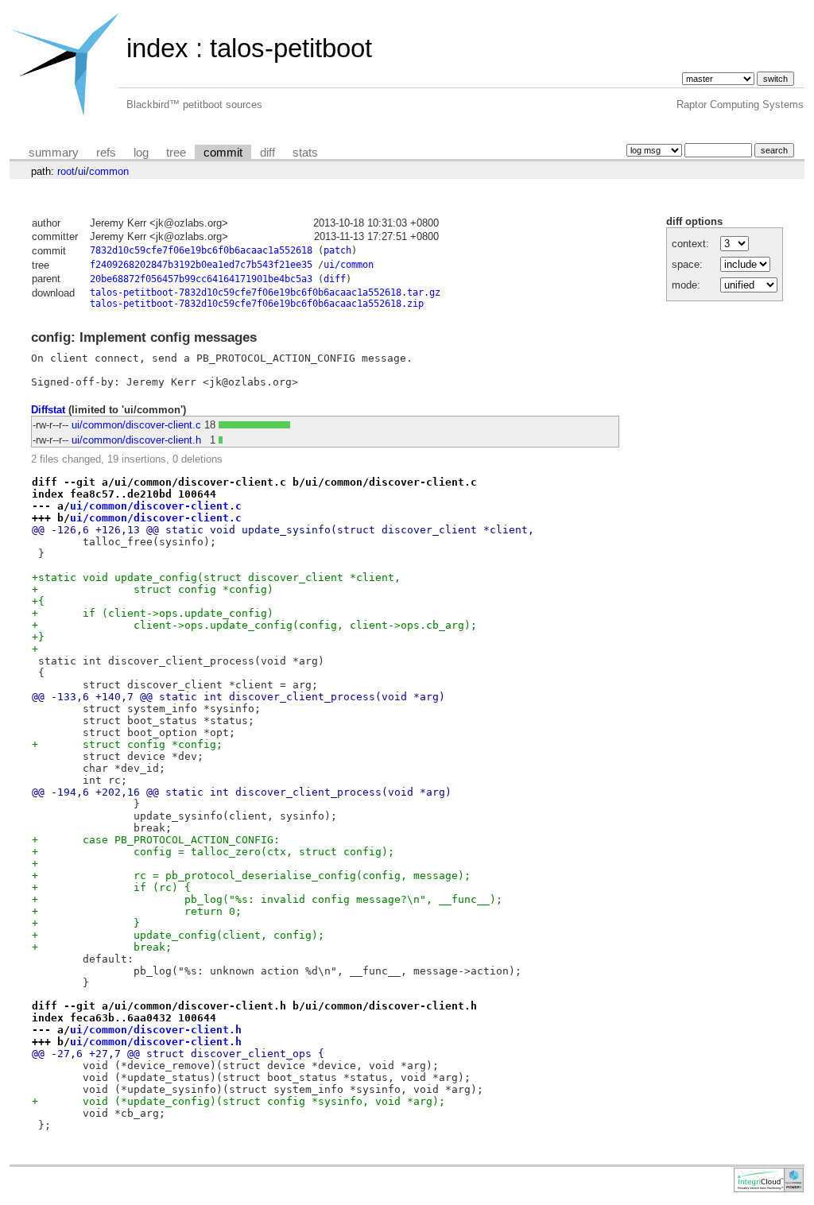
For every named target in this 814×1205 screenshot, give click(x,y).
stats (305, 152)
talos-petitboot (291, 48)
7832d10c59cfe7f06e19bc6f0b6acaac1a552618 (201, 250)
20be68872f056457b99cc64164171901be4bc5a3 (201, 279)
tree (176, 152)
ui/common (349, 264)
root (66, 171)
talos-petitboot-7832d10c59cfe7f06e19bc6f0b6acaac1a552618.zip (257, 303)
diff (267, 152)
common (109, 171)
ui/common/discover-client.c (136, 425)
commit (223, 152)
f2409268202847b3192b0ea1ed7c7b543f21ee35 (201, 264)
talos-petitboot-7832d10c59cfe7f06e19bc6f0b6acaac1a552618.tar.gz (265, 292)
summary (54, 152)
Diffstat (48, 410)
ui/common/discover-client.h (136, 440)
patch (337, 250)
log (141, 152)
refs (106, 152)
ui (82, 171)
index (157, 48)
